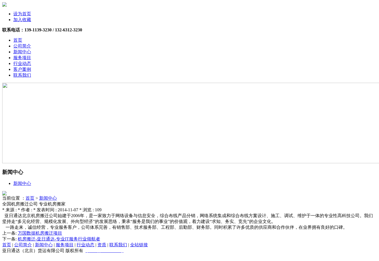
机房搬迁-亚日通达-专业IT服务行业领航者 (59, 239)
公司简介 (22, 46)
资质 (101, 244)
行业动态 (22, 63)
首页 (17, 40)
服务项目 (22, 57)
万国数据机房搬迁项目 (40, 233)
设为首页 (22, 13)
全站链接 (139, 244)
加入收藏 (22, 19)
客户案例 (22, 69)
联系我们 (22, 75)
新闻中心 (22, 51)
